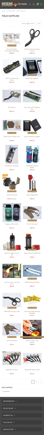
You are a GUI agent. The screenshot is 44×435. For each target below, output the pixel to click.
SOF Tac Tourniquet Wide (11, 79)
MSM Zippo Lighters (32, 78)
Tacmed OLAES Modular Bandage (32, 312)
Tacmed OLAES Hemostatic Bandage (12, 50)
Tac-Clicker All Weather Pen (32, 108)
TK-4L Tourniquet (32, 224)
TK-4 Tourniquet (12, 340)
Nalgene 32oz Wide (11, 224)
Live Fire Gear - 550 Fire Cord (12, 283)
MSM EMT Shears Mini (32, 370)
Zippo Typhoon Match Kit (32, 253)
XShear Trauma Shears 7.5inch (32, 50)
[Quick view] (11, 46)
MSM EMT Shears (12, 370)
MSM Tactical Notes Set (12, 136)
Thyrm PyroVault (11, 195)
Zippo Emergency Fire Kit (12, 254)
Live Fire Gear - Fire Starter (32, 341)
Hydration (6, 391)
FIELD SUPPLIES (7, 387)
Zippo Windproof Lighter (32, 136)
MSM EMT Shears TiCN (11, 311)
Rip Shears (12, 107)
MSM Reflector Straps (32, 282)
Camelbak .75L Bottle (12, 166)
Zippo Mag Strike (32, 195)
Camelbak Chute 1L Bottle (32, 166)
